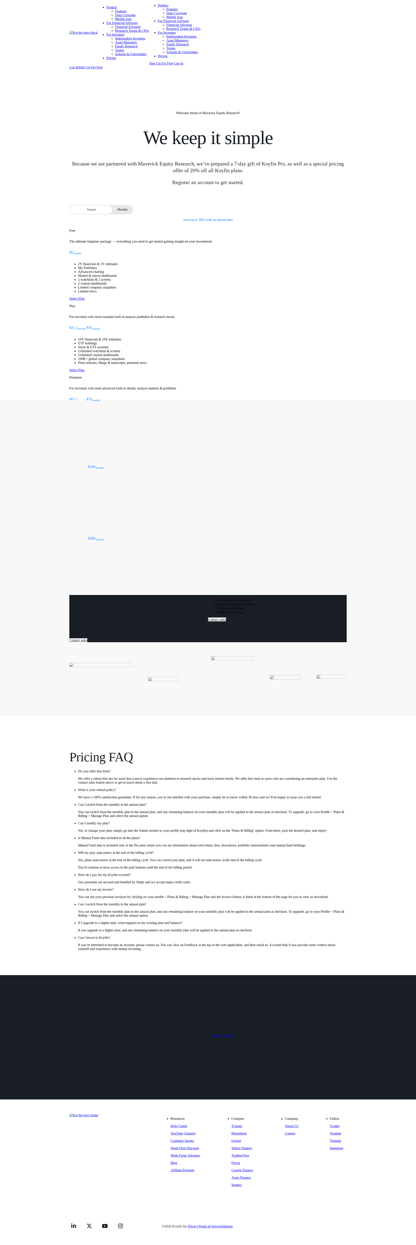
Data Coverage (125, 15)
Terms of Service (210, 1226)
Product (111, 7)
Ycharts (236, 1126)
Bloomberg (239, 1133)
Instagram (336, 1148)
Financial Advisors (128, 27)
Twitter (335, 1126)
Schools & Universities (130, 54)
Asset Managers (126, 42)
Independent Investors (130, 38)
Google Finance (242, 1170)
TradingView (240, 1155)
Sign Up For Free (161, 63)
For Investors (115, 34)
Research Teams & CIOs (132, 30)
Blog (174, 1163)
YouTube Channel (183, 1133)
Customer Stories (182, 1141)
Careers (290, 1133)
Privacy (193, 1226)
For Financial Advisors (122, 23)
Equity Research (126, 46)
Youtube (335, 1133)
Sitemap (227, 1226)
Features (121, 11)
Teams (119, 50)
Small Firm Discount (185, 1148)
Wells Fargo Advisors (185, 1155)
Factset (236, 1141)
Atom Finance (241, 1177)
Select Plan (76, 298)
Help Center (179, 1126)
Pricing (111, 58)
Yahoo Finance (241, 1148)
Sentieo (236, 1185)
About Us (291, 1126)
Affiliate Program (182, 1170)
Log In (178, 63)
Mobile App (123, 19)
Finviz (235, 1163)
